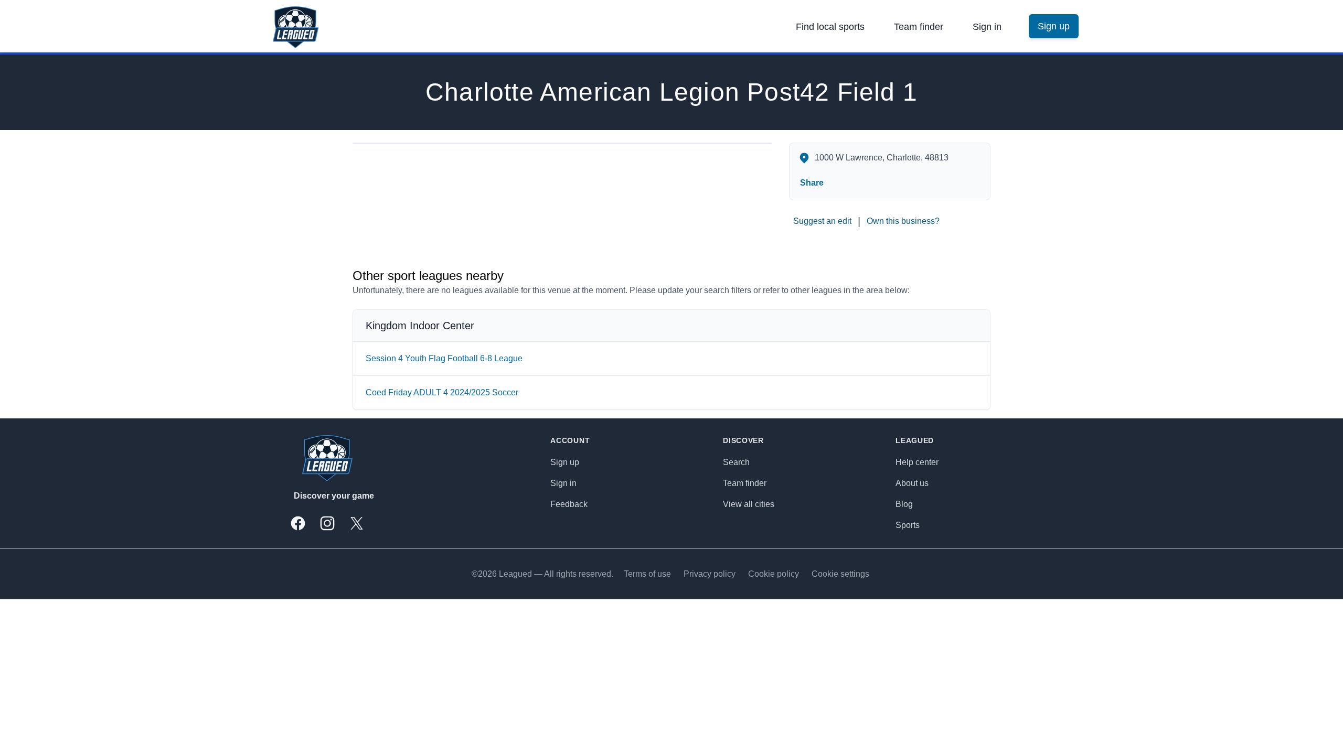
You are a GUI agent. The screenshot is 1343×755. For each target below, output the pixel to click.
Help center (917, 462)
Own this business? (903, 221)
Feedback (569, 504)
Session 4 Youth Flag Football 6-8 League (444, 358)
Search (736, 462)
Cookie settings (840, 573)
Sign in (987, 26)
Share (812, 182)
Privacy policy (710, 573)
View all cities (748, 504)
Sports (908, 525)
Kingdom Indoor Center (420, 325)
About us (912, 483)
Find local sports (830, 26)
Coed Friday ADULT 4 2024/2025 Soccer (442, 392)
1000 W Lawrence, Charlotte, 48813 (881, 157)
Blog (904, 504)
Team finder (918, 26)
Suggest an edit (822, 221)
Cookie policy (773, 573)
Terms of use (647, 573)
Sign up (564, 462)
